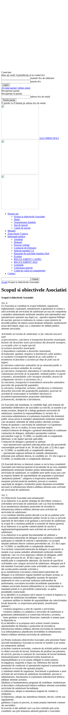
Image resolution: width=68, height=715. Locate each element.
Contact (11, 273)
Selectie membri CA (24, 250)
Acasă (4, 282)
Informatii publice (16, 236)
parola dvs (36, 81)
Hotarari (18, 242)
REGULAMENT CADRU (28, 259)
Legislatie (19, 265)
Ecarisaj (18, 256)
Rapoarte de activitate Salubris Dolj (31, 253)
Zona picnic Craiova (18, 233)
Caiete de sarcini (22, 228)
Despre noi (13, 213)
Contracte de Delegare (25, 247)
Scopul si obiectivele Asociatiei (29, 216)
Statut (17, 219)
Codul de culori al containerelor (29, 270)
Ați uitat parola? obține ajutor (15, 88)
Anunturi (18, 239)
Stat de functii (21, 225)
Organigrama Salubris (25, 222)
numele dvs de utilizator (42, 78)
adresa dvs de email (40, 96)
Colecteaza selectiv (23, 267)
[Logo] (20, 173)
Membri (11, 230)
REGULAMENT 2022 (25, 262)
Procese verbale (22, 245)
